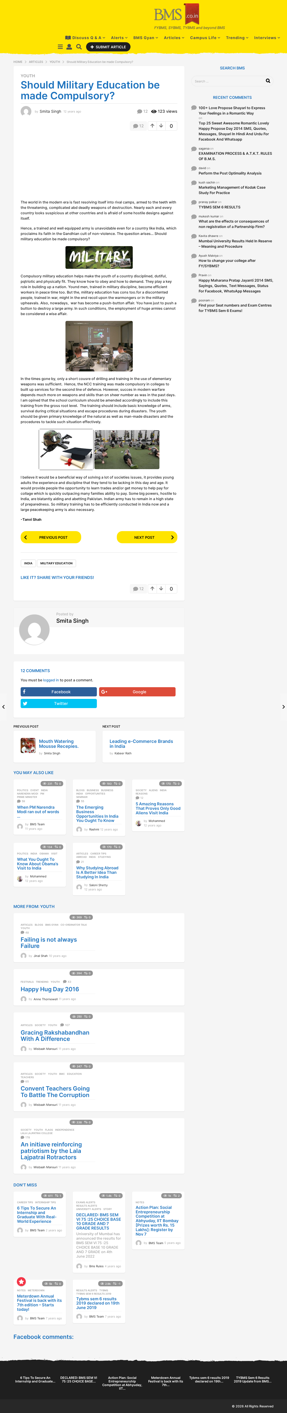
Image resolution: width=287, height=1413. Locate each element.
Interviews (265, 37)
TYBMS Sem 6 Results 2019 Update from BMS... (253, 1379)
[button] (60, 46)
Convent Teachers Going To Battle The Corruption (55, 1091)
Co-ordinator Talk (74, 924)
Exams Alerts (85, 1202)
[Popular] (21, 1281)
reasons (142, 793)
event (34, 790)
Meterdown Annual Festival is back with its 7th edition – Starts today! (39, 1303)
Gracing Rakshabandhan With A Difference (55, 1035)
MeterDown (36, 1290)
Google (139, 691)
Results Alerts (86, 1205)
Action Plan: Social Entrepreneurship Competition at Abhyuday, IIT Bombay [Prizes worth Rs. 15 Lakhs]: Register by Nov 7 (157, 1220)
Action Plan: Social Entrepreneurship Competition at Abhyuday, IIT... (122, 1383)
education (74, 1074)
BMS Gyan (143, 37)
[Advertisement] (58, 166)
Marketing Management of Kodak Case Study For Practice (232, 190)
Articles (172, 37)
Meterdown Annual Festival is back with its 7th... (165, 1381)
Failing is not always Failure (49, 942)
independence (64, 1129)
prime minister (27, 797)
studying (104, 857)
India (28, 563)
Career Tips (98, 853)
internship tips (45, 1202)
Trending (235, 37)
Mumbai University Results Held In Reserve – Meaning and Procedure (235, 244)
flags (49, 1129)
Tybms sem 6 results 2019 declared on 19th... (209, 1379)
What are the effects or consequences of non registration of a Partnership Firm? (234, 224)
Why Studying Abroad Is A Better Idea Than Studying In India (97, 872)
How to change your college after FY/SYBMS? (227, 263)
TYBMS (103, 1290)
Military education (56, 563)
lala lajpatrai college (37, 1133)
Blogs (80, 790)
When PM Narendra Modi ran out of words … (38, 812)
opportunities (95, 793)
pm (42, 793)
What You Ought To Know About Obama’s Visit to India (37, 864)
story (107, 1209)
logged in (51, 680)
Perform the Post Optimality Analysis (230, 173)
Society (141, 790)
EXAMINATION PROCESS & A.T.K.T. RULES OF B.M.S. (235, 156)
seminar (81, 797)
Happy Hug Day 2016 (50, 989)
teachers (27, 1077)
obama (44, 853)
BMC (62, 1074)
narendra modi (27, 793)
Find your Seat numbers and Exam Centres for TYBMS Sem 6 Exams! (235, 308)
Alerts (117, 37)
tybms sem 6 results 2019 (93, 1293)
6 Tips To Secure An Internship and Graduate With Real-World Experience (37, 1215)
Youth (28, 76)
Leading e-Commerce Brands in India (141, 744)
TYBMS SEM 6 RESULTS (219, 207)
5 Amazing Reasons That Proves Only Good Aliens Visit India (158, 808)
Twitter (61, 703)
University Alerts (88, 1209)
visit (54, 853)
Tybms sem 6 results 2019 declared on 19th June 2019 (98, 1303)
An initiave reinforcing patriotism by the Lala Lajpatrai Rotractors (51, 1151)
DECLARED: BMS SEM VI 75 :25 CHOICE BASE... (78, 1379)
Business (93, 790)
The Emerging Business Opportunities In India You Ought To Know (97, 814)
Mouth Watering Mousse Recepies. (59, 744)
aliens (153, 790)
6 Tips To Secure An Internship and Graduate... (35, 1379)
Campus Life (203, 37)
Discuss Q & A (87, 37)
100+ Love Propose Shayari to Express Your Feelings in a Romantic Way (232, 110)
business (107, 790)
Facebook (61, 691)
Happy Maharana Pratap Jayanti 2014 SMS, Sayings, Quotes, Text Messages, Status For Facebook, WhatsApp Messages (236, 285)
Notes (140, 1202)
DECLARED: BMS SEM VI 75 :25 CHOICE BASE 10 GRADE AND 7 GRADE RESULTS (98, 1221)
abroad (81, 857)
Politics (22, 790)
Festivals (27, 981)
